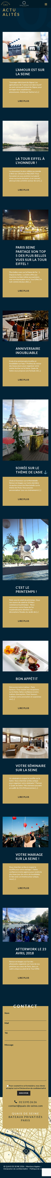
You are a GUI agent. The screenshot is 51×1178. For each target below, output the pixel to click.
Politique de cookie (37, 1169)
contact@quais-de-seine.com (25, 1105)
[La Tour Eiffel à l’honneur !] (25, 135)
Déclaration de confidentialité (32, 1088)
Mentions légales (33, 1166)
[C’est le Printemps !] (25, 549)
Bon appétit (27, 679)
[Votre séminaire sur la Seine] (25, 743)
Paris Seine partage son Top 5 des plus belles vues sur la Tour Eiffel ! (31, 255)
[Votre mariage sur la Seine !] (25, 831)
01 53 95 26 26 (28, 1102)
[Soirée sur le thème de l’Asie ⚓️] (25, 429)
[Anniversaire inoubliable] (25, 325)
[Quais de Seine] (24, 3)
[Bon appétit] (25, 655)
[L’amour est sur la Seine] (25, 47)
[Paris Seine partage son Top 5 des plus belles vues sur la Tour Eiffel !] (25, 224)
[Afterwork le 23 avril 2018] (25, 924)
